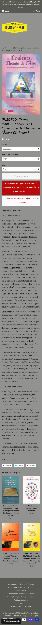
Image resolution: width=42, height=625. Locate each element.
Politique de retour (21, 600)
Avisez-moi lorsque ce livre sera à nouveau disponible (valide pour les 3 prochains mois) (21, 187)
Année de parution (10, 154)
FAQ (21, 603)
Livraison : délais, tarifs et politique (21, 594)
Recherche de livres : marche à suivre (21, 587)
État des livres (21, 590)
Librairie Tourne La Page (29, 613)
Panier (37, 11)
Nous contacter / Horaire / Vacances (21, 584)
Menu (6, 11)
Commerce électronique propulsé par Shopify (21, 616)
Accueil (4, 48)
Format (5, 144)
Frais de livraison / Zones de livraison (21, 597)
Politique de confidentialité (21, 606)
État (3, 165)
